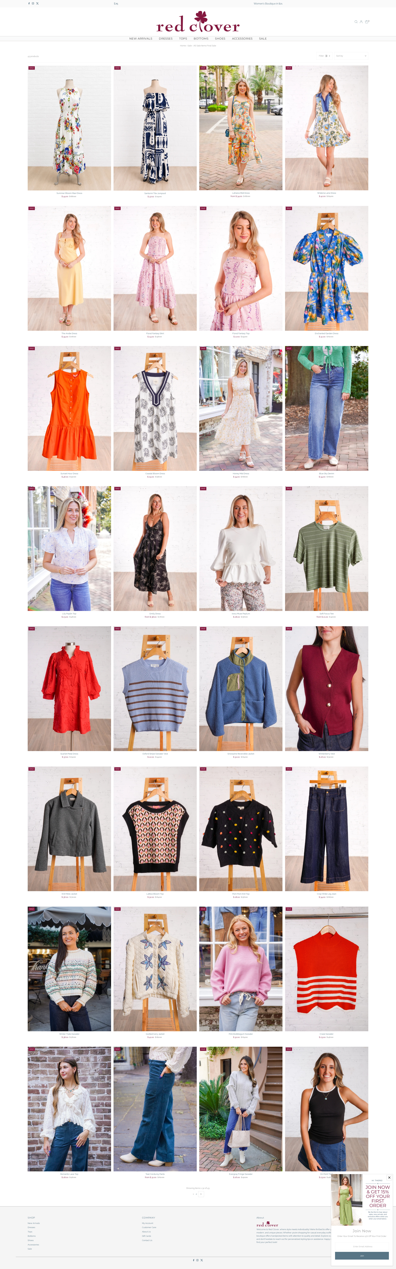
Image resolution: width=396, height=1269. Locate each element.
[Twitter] (37, 3)
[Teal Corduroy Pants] (155, 1109)
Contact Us (147, 1240)
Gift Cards (146, 1236)
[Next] (278, 3)
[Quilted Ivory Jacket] (155, 969)
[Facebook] (29, 3)
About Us (146, 1232)
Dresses (165, 38)
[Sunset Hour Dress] (69, 408)
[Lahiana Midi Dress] (240, 127)
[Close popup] (389, 1177)
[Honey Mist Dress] (240, 408)
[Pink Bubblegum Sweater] (240, 969)
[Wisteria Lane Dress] (326, 127)
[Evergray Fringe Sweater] (240, 1109)
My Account (147, 1223)
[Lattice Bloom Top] (155, 828)
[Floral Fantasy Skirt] (155, 268)
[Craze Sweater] (326, 969)
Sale (263, 38)
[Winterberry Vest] (326, 688)
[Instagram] (33, 3)
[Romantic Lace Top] (69, 1109)
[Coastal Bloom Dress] (155, 408)
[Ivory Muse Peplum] (240, 548)
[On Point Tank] (326, 1109)
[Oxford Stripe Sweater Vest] (155, 688)
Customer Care (149, 1227)
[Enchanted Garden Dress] (326, 268)
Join (362, 1256)
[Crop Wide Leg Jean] (326, 828)
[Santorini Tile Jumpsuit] (155, 127)
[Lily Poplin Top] (69, 548)
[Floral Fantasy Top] (240, 268)
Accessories (242, 38)
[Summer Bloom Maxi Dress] (69, 127)
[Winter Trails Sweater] (69, 969)
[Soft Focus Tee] (326, 548)
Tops (183, 38)
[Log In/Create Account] (361, 21)
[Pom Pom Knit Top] (240, 828)
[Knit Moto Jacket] (69, 828)
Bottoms (201, 38)
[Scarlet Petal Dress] (69, 688)
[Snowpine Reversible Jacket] (240, 688)
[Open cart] (366, 21)
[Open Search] (356, 21)
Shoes (220, 38)
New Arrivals (140, 38)
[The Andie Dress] (69, 268)
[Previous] (117, 3)
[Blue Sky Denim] (326, 408)
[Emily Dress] (155, 548)
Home (183, 45)
